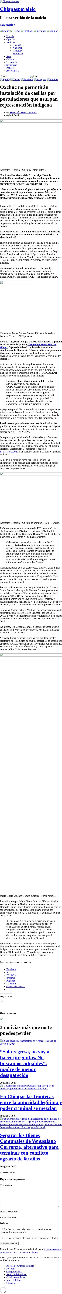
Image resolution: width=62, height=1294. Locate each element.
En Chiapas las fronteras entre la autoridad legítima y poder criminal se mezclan (31, 1102)
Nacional (17, 47)
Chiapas (17, 45)
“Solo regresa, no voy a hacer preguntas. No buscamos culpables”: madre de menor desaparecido (24, 1063)
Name (8, 1211)
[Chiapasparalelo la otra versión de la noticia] (31, 1)
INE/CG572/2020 (9, 451)
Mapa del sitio (13, 1280)
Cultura (10, 59)
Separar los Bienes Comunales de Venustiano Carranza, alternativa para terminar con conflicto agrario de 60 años (29, 1147)
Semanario (11, 65)
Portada (10, 36)
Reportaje (17, 50)
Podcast (10, 67)
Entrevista (18, 53)
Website (4, 1223)
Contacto (10, 1283)
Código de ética (14, 1271)
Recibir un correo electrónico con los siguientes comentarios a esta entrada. (25, 1231)
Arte (8, 56)
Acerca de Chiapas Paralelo (20, 1265)
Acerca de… (12, 70)
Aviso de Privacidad (16, 1274)
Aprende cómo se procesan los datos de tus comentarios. (31, 1250)
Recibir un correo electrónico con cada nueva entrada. (31, 1238)
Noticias (10, 42)
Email (8, 1217)
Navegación (7, 24)
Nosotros (10, 1268)
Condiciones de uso (16, 1277)
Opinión (10, 39)
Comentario (7, 1185)
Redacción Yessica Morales (23, 112)
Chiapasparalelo (18, 9)
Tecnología (11, 62)
